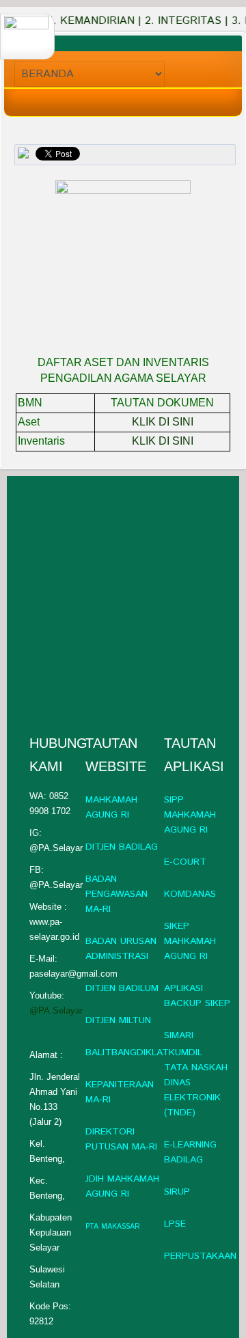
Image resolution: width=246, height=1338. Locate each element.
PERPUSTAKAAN (200, 1256)
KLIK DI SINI (162, 422)
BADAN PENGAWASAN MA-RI (116, 894)
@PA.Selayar (56, 1010)
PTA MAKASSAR (112, 1226)
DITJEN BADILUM (122, 988)
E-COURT (185, 862)
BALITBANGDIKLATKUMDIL (143, 1052)
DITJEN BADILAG (121, 847)
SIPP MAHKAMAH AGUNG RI (190, 815)
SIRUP (177, 1192)
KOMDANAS (190, 894)
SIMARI (178, 1035)
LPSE (175, 1224)
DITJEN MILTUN (118, 1020)
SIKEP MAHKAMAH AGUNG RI (190, 941)
